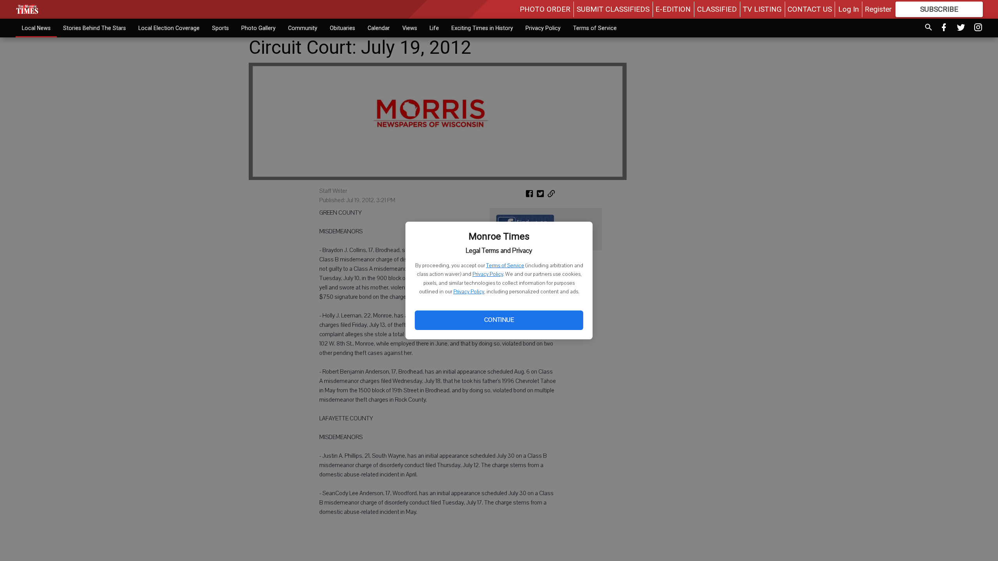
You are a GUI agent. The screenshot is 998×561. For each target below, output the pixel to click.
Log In (848, 9)
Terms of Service (505, 265)
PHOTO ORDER (545, 9)
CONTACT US (809, 9)
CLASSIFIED (717, 9)
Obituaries (342, 28)
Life (434, 28)
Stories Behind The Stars (94, 28)
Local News (36, 28)
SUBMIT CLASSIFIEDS (613, 9)
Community (302, 28)
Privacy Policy (487, 274)
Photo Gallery (258, 28)
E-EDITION (673, 9)
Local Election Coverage (169, 28)
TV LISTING (762, 9)
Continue (499, 320)
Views (409, 28)
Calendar (379, 28)
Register (878, 9)
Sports (220, 28)
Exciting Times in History (482, 28)
